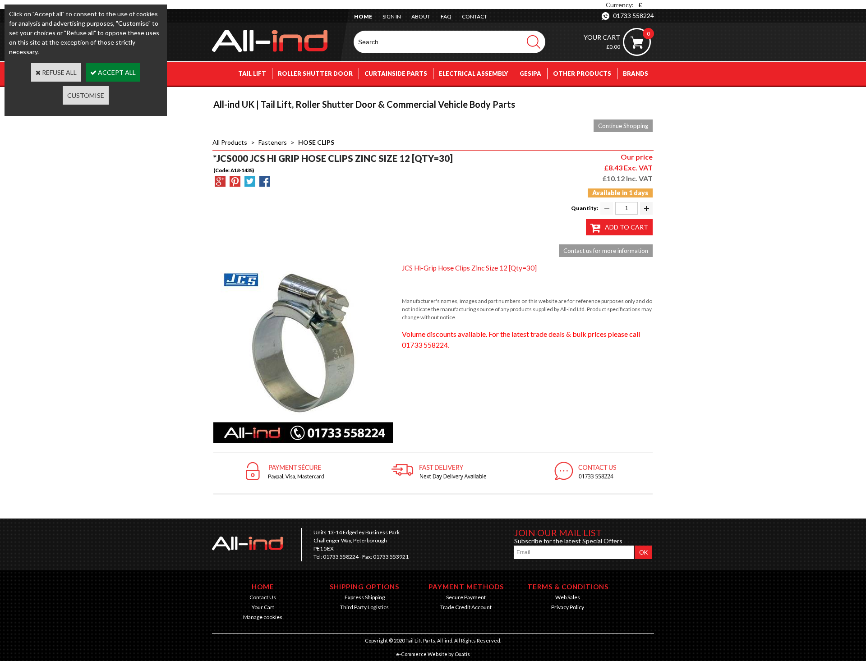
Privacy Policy (567, 607)
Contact (474, 16)
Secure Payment (466, 597)
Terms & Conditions (567, 587)
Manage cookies (262, 617)
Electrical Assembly (473, 73)
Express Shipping (365, 597)
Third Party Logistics (364, 607)
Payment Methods (466, 587)
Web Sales (567, 597)
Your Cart (263, 607)
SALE (640, 96)
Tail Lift (252, 73)
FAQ (446, 16)
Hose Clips (316, 142)
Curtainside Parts (395, 73)
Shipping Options (364, 587)
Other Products (582, 73)
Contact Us (262, 597)
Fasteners (272, 142)
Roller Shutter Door (315, 73)
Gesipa (530, 73)
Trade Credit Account (466, 607)
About (420, 16)
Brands (635, 73)
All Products (229, 142)
